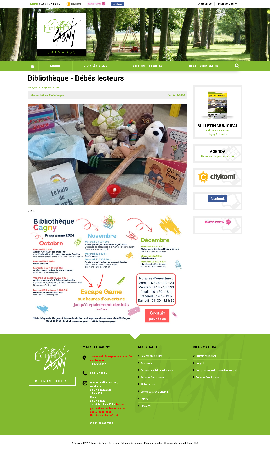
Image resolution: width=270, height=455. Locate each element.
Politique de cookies (131, 443)
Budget (200, 363)
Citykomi (146, 406)
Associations (148, 363)
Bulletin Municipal (206, 356)
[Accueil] (61, 34)
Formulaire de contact (54, 381)
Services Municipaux (152, 377)
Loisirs (144, 398)
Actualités (205, 3)
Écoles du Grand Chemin (155, 391)
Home (33, 66)
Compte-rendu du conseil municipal (216, 370)
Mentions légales (153, 443)
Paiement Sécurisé (152, 356)
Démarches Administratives (157, 370)
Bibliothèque (148, 384)
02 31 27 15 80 (50, 4)
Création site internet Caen (178, 443)
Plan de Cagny (227, 3)
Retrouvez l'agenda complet (217, 156)
